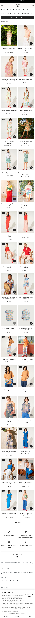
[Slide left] (2, 1)
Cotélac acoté (21, 13)
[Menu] (2, 5)
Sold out (31, 105)
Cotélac (11, 13)
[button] (6, 5)
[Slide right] (32, 1)
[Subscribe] (33, 569)
